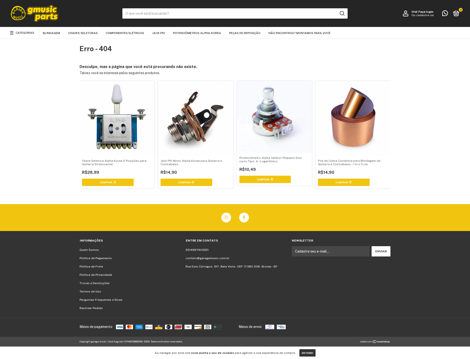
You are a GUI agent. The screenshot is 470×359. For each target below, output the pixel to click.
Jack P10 (158, 33)
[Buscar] (342, 13)
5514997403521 (197, 250)
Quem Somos (89, 250)
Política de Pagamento (96, 258)
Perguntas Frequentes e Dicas (101, 299)
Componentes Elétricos (125, 33)
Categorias (25, 33)
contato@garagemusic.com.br (208, 258)
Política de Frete (91, 266)
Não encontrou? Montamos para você (299, 33)
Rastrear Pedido (91, 308)
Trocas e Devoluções (95, 283)
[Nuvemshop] (375, 342)
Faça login (425, 11)
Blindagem (51, 33)
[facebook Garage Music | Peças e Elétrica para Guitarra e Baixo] (244, 217)
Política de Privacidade (96, 275)
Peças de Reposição (244, 33)
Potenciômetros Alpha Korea (197, 33)
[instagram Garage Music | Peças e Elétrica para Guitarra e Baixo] (226, 217)
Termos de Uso (90, 291)
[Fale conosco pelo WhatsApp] (445, 14)
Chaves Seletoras (83, 33)
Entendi (307, 352)
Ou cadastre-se (422, 15)
